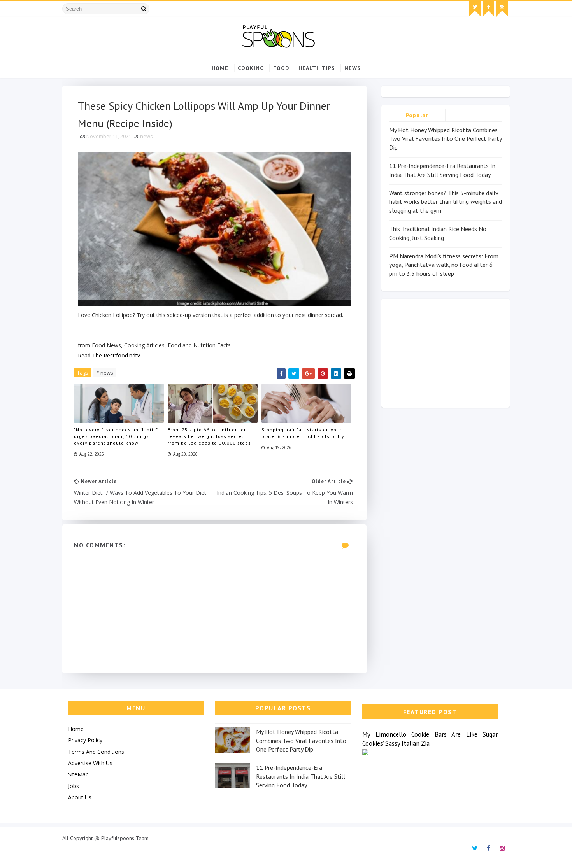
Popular (417, 115)
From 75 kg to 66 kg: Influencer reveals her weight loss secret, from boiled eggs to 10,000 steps (209, 436)
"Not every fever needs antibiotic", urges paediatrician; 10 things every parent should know (116, 436)
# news (104, 372)
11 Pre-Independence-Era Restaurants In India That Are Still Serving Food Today (300, 776)
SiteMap (78, 774)
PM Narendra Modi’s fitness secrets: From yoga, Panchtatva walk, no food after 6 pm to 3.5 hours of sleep (443, 264)
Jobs (73, 786)
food (281, 68)
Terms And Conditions (96, 751)
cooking (251, 68)
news (352, 68)
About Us (79, 797)
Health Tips (316, 68)
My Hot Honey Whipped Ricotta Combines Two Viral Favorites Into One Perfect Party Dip (445, 138)
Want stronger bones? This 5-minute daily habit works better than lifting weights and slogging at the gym (445, 201)
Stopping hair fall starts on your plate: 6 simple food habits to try (302, 433)
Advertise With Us (90, 763)
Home (220, 68)
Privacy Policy (85, 740)
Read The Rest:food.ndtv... (111, 355)
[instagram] (502, 9)
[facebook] (488, 9)
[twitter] (475, 9)
